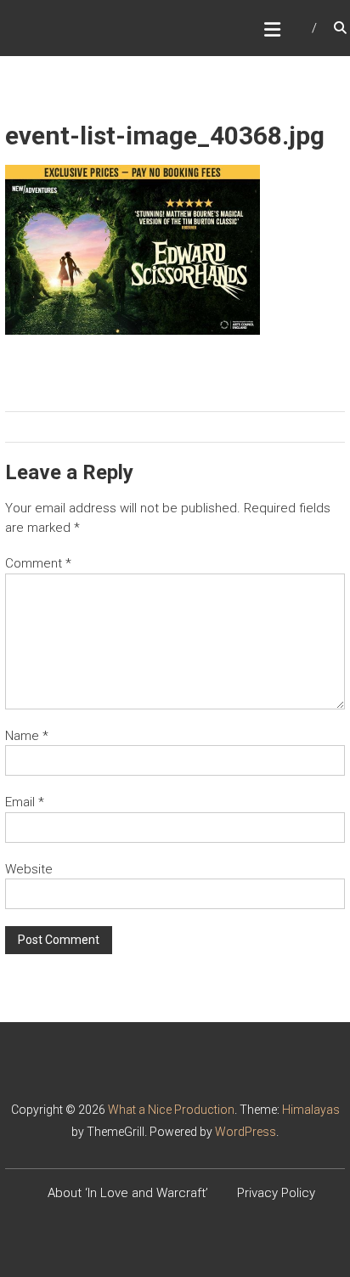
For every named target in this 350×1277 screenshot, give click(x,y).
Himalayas (311, 1109)
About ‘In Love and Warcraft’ (128, 1193)
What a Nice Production (171, 1109)
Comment (38, 563)
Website (29, 869)
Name (26, 735)
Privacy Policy (276, 1193)
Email (24, 802)
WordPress (245, 1132)
